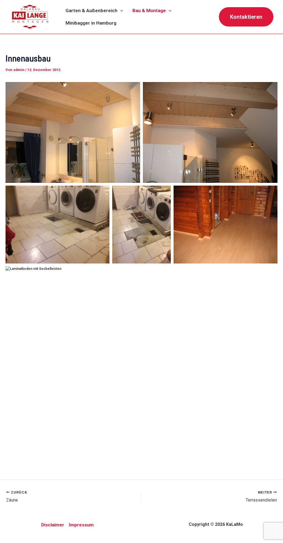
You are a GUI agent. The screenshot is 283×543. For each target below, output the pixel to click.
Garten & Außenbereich (91, 10)
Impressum (81, 525)
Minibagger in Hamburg (90, 23)
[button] (120, 10)
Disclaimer (52, 525)
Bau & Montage (149, 10)
